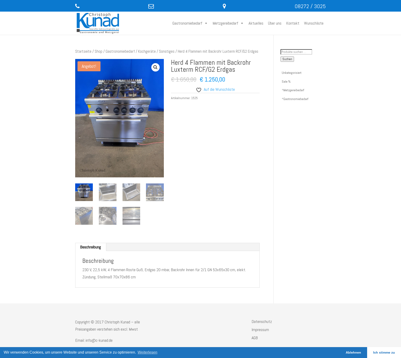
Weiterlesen (147, 352)
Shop (98, 51)
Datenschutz (262, 321)
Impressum (260, 329)
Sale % (286, 81)
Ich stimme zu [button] (384, 352)
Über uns (274, 23)
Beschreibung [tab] (90, 247)
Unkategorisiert (291, 73)
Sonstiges (167, 51)
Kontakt (292, 23)
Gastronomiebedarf (187, 23)
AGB (255, 337)
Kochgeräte (147, 51)
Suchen (287, 59)
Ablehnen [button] (353, 352)
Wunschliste (313, 23)
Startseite (83, 51)
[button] (155, 67)
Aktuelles (256, 23)
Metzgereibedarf (225, 23)
